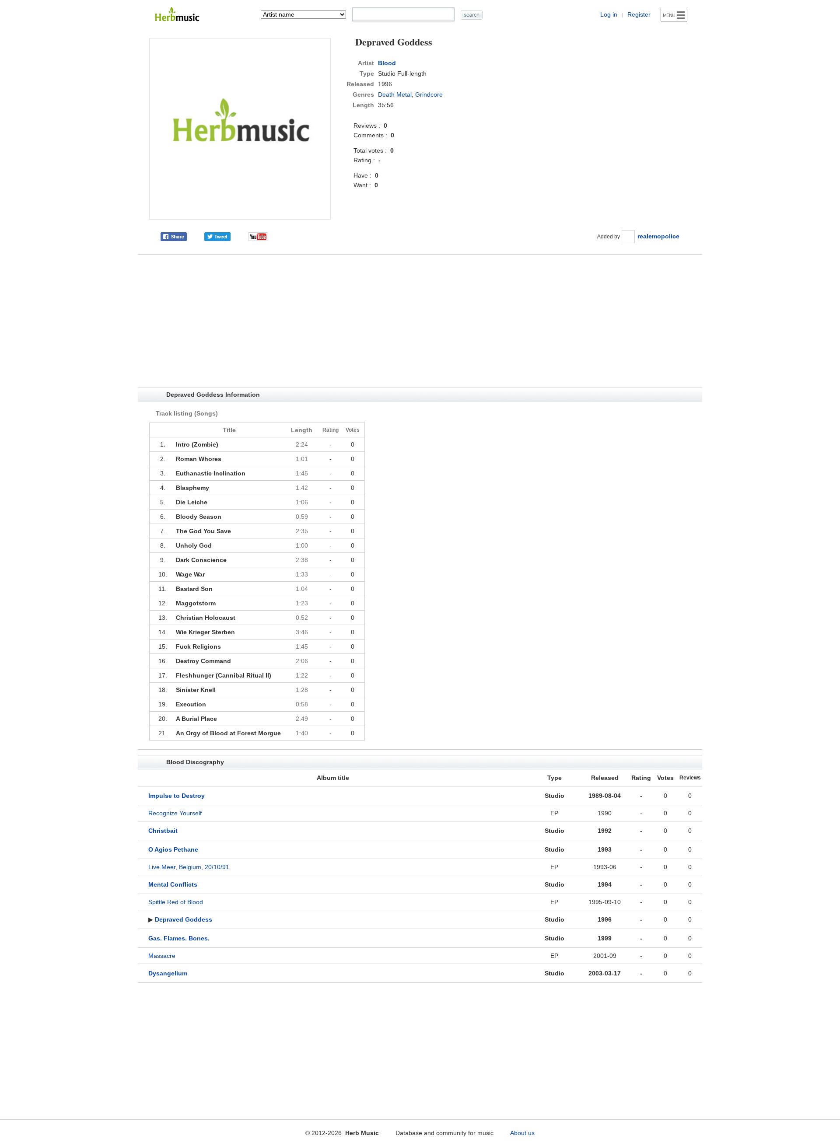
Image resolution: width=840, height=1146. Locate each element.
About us (522, 1132)
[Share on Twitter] (217, 236)
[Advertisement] (420, 321)
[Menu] (674, 15)
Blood (387, 62)
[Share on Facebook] (174, 236)
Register (639, 14)
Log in (608, 14)
